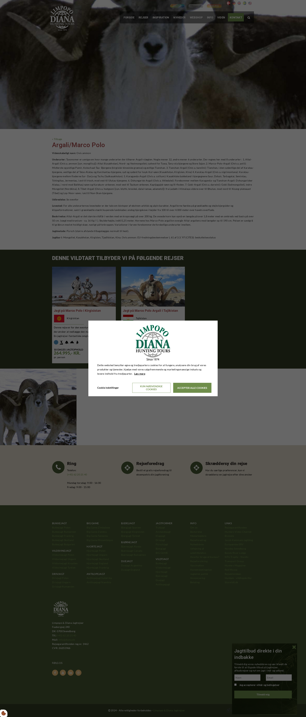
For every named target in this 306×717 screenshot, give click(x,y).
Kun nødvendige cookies (151, 388)
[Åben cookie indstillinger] (3, 713)
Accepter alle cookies (192, 387)
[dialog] (153, 358)
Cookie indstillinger (108, 387)
